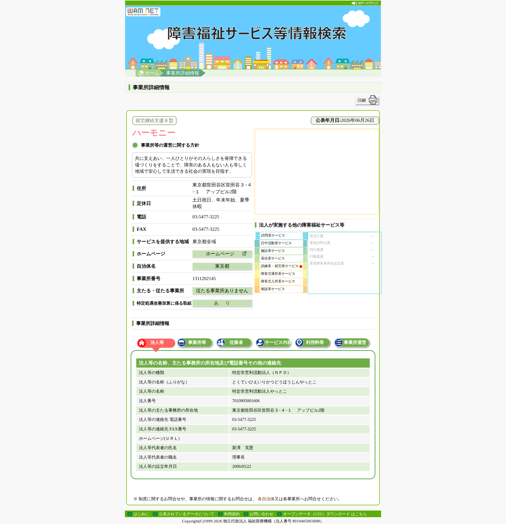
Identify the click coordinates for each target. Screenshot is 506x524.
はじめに (141, 514)
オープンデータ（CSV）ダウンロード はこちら (325, 514)
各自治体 (266, 499)
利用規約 (232, 514)
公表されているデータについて (186, 514)
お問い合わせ (261, 514)
